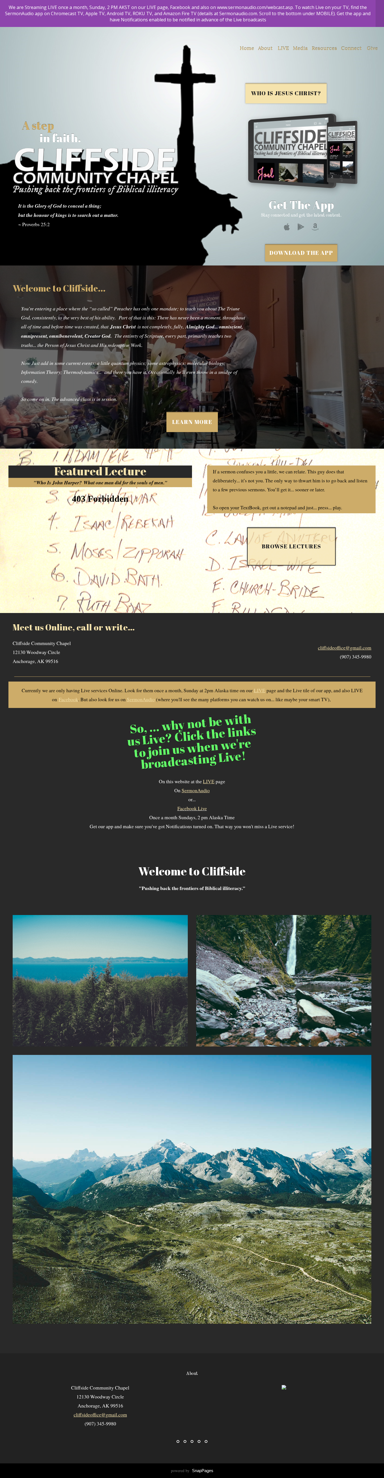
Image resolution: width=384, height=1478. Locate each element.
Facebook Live (192, 808)
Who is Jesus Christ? (286, 93)
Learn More (192, 422)
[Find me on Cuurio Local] (284, 1387)
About (266, 48)
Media (300, 48)
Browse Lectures (291, 546)
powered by (192, 1470)
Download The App (301, 252)
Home (247, 48)
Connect (352, 48)
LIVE (283, 48)
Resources (324, 48)
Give (372, 48)
